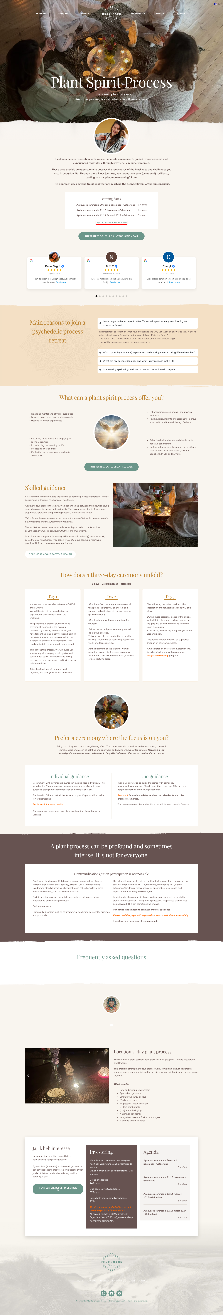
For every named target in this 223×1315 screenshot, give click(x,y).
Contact (182, 13)
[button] (97, 296)
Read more (61, 282)
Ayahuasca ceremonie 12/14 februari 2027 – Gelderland (105, 215)
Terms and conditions (137, 1301)
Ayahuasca (137, 13)
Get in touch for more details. (48, 804)
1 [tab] (111, 1025)
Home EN (111, 14)
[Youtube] (119, 1293)
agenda (104, 1280)
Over (132, 1280)
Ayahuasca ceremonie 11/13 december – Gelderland (103, 210)
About (159, 13)
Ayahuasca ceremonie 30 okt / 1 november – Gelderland (105, 205)
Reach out (123, 795)
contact (143, 1280)
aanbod (62, 13)
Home (80, 1280)
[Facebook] (111, 1293)
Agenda (85, 13)
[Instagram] (104, 1293)
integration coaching (158, 655)
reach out (152, 921)
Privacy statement (117, 1301)
